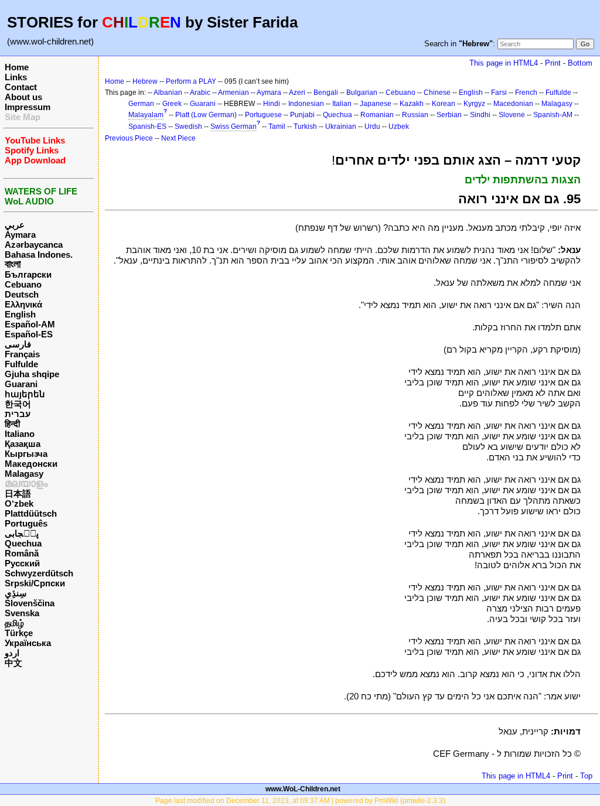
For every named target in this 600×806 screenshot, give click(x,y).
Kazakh (412, 104)
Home (17, 67)
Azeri (297, 92)
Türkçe (19, 633)
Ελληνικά (23, 304)
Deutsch (22, 294)
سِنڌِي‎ (16, 593)
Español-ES (29, 334)
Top (586, 775)
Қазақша (22, 444)
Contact (21, 87)
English (20, 314)
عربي (15, 225)
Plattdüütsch (31, 513)
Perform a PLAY (191, 81)
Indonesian (306, 104)
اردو (12, 653)
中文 (13, 663)
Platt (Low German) (206, 115)
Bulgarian (361, 92)
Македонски (31, 464)
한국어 (18, 404)
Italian (342, 104)
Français (22, 354)
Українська (28, 643)
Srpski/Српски (35, 583)
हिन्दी (12, 424)
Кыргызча (26, 454)
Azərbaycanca (34, 245)
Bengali (325, 92)
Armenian (233, 92)
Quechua (23, 543)
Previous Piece (129, 138)
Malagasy (24, 474)
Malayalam (145, 115)
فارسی (18, 344)
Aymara (20, 235)
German (141, 104)
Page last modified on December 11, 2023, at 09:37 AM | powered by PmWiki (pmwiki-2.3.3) (300, 801)
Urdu (372, 126)
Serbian (449, 115)
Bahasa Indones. (39, 254)
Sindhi (480, 115)
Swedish (188, 126)
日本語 (18, 493)
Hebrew (145, 81)
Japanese (375, 104)
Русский (22, 563)
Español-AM (30, 324)
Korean (443, 104)
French (526, 92)
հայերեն (25, 394)
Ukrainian (340, 126)
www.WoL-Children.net (302, 789)
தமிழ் (14, 623)
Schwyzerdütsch (39, 573)
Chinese (437, 92)
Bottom (580, 63)
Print (553, 63)
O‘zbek (19, 503)
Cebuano (23, 284)
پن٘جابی (22, 533)
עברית (17, 414)
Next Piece (178, 138)
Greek (172, 104)
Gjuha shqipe (32, 374)
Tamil (276, 126)
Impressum (27, 107)
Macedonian (513, 104)
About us (23, 97)
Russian (415, 115)
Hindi (271, 104)
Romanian (377, 115)
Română (22, 553)
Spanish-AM (552, 115)
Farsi (499, 92)
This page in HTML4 (503, 63)
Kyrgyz (474, 104)
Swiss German (233, 126)
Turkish (305, 126)
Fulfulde (21, 364)
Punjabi (302, 115)
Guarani (21, 384)
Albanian (168, 92)
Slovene (512, 115)
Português (26, 523)
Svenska (22, 613)
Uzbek (398, 126)
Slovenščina (29, 603)
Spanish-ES (147, 126)
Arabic (200, 92)
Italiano (20, 434)
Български (28, 274)
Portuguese (263, 115)
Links (16, 77)
